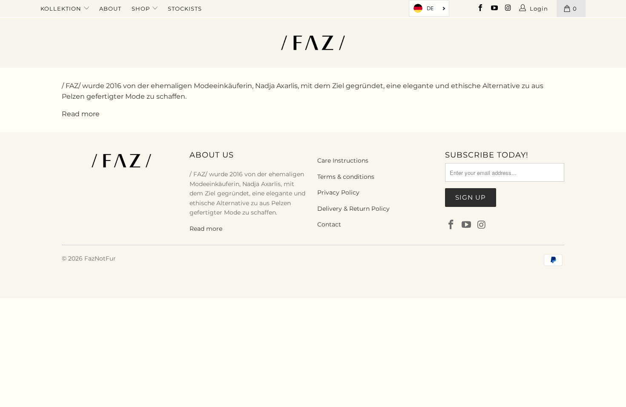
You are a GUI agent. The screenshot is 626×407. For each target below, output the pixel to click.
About (110, 8)
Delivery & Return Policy (353, 208)
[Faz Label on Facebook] (480, 8)
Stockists (185, 8)
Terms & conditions (345, 177)
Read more (81, 114)
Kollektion (61, 8)
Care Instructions (342, 160)
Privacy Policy (338, 192)
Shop (142, 8)
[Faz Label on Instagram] (507, 8)
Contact (329, 224)
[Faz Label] (313, 43)
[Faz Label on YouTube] (493, 8)
